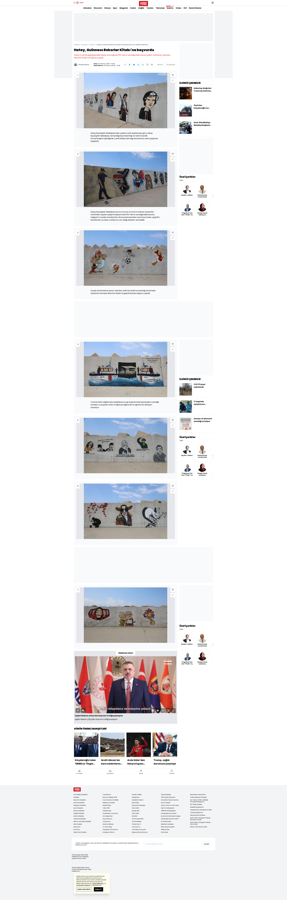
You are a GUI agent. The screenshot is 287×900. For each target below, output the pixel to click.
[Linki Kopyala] (152, 64)
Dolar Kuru (77, 827)
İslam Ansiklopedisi (167, 808)
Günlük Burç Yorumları (110, 813)
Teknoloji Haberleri (80, 819)
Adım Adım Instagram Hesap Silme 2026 (200, 823)
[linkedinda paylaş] (138, 64)
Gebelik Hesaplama (197, 807)
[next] (176, 750)
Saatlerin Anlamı (137, 800)
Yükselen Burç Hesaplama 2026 (201, 810)
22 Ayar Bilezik (136, 821)
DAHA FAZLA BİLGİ (83, 889)
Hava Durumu (107, 819)
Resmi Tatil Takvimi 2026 (198, 827)
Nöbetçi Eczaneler (109, 803)
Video (178, 8)
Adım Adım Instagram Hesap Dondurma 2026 (200, 819)
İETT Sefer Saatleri (196, 804)
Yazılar (150, 8)
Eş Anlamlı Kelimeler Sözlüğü (170, 816)
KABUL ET (98, 889)
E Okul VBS (106, 808)
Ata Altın (134, 816)
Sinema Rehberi (108, 824)
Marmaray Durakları (168, 827)
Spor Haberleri (78, 808)
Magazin (124, 8)
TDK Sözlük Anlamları (168, 797)
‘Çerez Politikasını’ (98, 883)
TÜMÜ (181, 180)
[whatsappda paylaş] (143, 64)
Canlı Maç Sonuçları (139, 829)
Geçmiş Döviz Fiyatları (197, 815)
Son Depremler (108, 816)
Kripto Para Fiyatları (80, 832)
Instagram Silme (108, 832)
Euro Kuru (77, 829)
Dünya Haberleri (79, 811)
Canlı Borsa (107, 794)
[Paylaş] (172, 75)
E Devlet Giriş (107, 811)
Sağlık (141, 8)
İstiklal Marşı (107, 805)
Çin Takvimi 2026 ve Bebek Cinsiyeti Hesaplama (199, 801)
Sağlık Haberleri (79, 813)
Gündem (87, 8)
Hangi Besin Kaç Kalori (168, 813)
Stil (185, 8)
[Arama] (74, 2)
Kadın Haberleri (79, 816)
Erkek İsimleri (165, 829)
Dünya (107, 8)
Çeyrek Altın (136, 811)
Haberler (77, 45)
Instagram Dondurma (110, 829)
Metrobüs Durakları (167, 824)
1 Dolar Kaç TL (136, 824)
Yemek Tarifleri (137, 794)
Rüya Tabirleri (165, 803)
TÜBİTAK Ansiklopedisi (168, 811)
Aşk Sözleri (135, 803)
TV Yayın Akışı (107, 827)
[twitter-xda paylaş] (129, 64)
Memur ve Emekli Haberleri (82, 821)
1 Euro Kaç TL (136, 827)
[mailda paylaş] (147, 64)
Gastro (170, 8)
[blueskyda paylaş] (134, 64)
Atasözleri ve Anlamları (198, 794)
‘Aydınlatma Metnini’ (83, 885)
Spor (115, 8)
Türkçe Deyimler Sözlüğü (198, 797)
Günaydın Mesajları (138, 805)
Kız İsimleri (164, 832)
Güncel (92, 45)
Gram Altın (135, 808)
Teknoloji (160, 8)
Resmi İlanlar (195, 8)
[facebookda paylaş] (125, 64)
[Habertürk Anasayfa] (143, 3)
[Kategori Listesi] (212, 2)
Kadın (133, 8)
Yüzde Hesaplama (196, 812)
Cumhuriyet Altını (138, 819)
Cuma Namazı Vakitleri (110, 800)
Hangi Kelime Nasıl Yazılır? (170, 819)
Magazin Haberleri (80, 805)
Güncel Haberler (79, 803)
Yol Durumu (107, 821)
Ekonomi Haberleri (80, 800)
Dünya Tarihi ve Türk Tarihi (170, 805)
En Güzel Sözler (166, 821)
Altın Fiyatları (78, 824)
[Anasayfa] (77, 789)
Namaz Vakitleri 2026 (110, 797)
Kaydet (206, 844)
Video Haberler (166, 794)
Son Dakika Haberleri (80, 794)
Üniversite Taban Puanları (169, 800)
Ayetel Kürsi (135, 797)
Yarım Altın (135, 813)
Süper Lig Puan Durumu (140, 832)
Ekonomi (98, 8)
